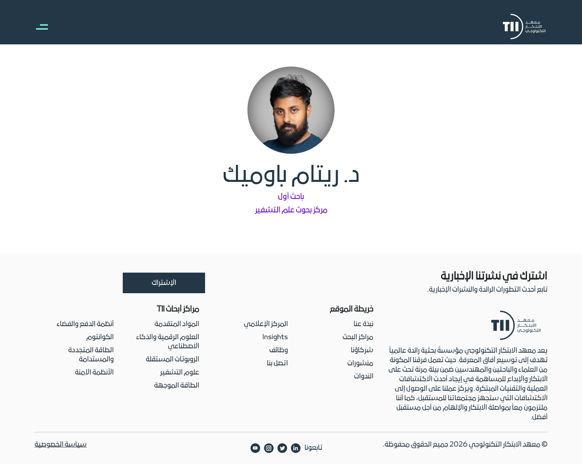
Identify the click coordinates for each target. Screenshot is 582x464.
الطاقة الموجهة (176, 385)
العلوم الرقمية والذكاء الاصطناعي (167, 342)
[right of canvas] (38, 26)
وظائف (278, 350)
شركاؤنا (362, 350)
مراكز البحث (357, 337)
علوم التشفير (179, 372)
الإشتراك (164, 283)
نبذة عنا (363, 324)
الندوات (363, 376)
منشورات (360, 363)
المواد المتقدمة (176, 324)
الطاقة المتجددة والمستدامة (91, 355)
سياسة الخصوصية (60, 444)
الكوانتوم (100, 337)
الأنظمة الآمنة (94, 372)
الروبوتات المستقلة (172, 359)
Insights (275, 337)
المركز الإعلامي (266, 324)
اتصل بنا (277, 363)
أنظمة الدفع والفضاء (85, 324)
